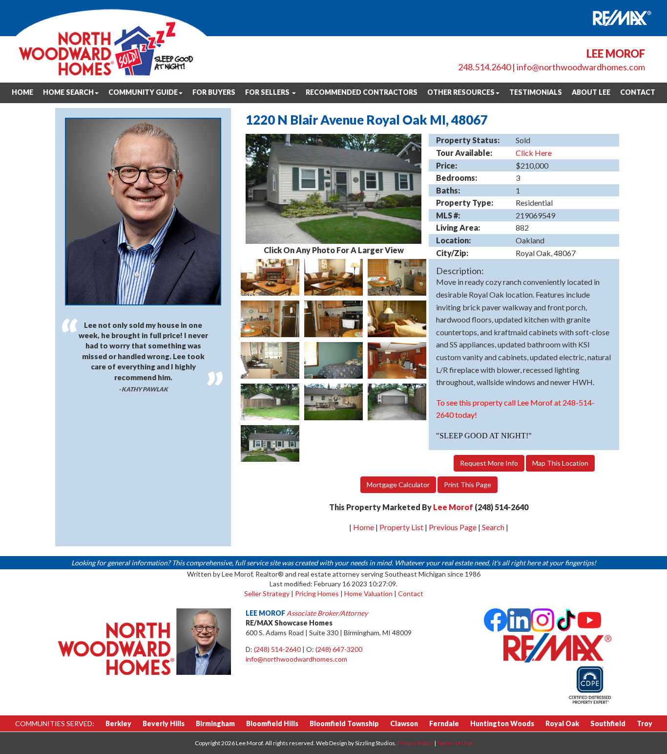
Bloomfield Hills (272, 723)
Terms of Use (454, 743)
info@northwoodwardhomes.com (581, 67)
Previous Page (453, 527)
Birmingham (215, 723)
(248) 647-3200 (338, 649)
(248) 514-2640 (277, 649)
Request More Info (489, 463)
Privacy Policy (415, 743)
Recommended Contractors (361, 92)
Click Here (534, 152)
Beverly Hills (164, 723)
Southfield (607, 723)
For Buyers (213, 92)
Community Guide (143, 92)
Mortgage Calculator (398, 484)
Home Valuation (368, 593)
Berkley (118, 723)
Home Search (68, 92)
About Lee (591, 92)
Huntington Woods (502, 723)
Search (493, 527)
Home (22, 92)
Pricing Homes (317, 593)
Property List (401, 527)
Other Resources (461, 92)
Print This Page (467, 484)
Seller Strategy (267, 593)
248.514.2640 (484, 67)
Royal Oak (562, 723)
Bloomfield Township (344, 723)
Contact (637, 92)
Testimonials (535, 92)
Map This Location (560, 463)
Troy (644, 723)
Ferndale (444, 723)
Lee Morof (453, 507)
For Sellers (268, 92)
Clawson (404, 723)
